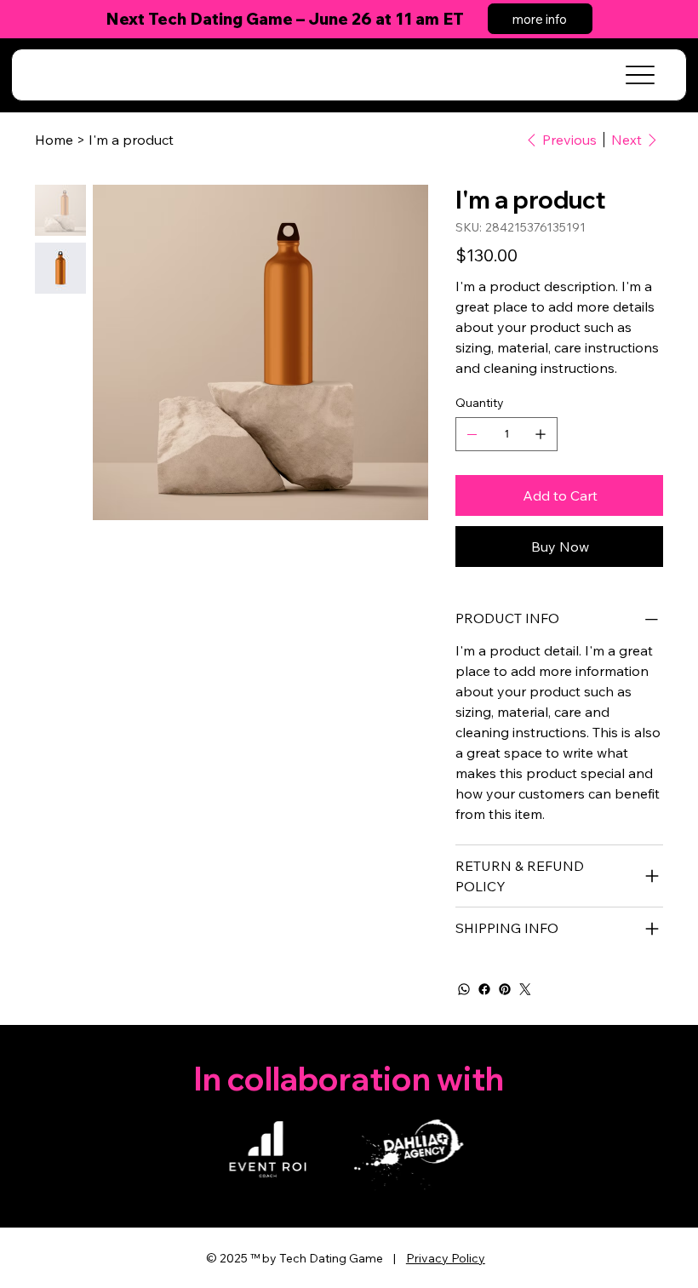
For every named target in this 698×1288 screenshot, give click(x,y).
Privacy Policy (445, 1258)
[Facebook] (484, 989)
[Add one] (541, 434)
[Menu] (639, 75)
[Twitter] (525, 989)
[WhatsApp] (463, 989)
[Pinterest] (504, 989)
